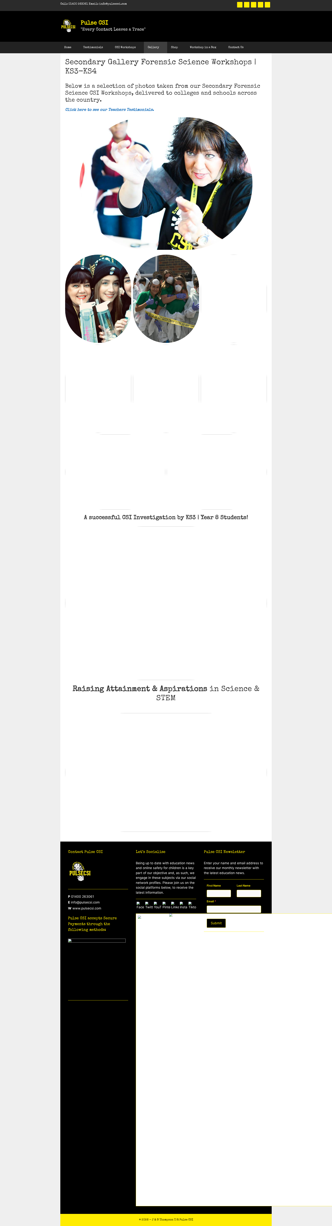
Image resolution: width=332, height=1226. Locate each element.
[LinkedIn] (260, 5)
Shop (174, 47)
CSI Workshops (125, 47)
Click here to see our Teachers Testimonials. (109, 110)
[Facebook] (239, 5)
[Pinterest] (253, 5)
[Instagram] (267, 5)
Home (67, 47)
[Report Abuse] (181, 915)
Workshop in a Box (203, 47)
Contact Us (236, 47)
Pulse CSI (94, 23)
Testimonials (93, 47)
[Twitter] (246, 5)
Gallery (153, 47)
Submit (216, 923)
